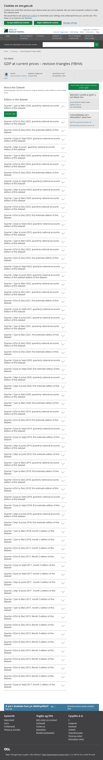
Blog (97, 32)
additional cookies (29, 15)
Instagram (72, 723)
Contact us (40, 726)
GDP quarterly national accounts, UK (82, 125)
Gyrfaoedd (40, 723)
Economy (14, 51)
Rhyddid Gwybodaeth (45, 733)
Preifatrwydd (9, 726)
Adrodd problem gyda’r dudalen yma (80, 707)
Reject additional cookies (47, 22)
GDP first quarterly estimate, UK (80, 122)
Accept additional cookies (18, 22)
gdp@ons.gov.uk (75, 105)
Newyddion (41, 729)
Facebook (72, 726)
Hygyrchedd (9, 720)
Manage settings (70, 23)
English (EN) (86, 29)
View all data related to (84, 86)
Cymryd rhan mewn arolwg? (89, 37)
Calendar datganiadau (60, 32)
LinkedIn (72, 729)
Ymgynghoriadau (75, 733)
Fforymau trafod (75, 736)
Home (6, 51)
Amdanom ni (90, 32)
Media (82, 32)
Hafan (8, 36)
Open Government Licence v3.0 (55, 754)
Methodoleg (74, 32)
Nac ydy (9, 708)
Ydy (52, 706)
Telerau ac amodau (12, 729)
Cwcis (6, 723)
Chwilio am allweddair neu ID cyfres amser (20, 44)
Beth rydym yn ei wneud (46, 720)
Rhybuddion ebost (76, 739)
